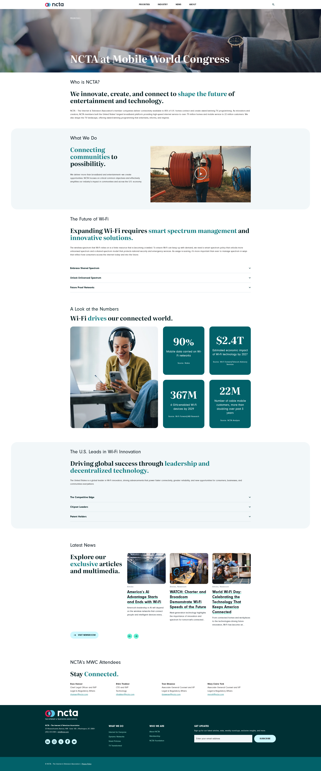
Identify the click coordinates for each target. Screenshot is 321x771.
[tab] (160, 268)
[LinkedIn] (47, 741)
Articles (130, 587)
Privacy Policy (86, 764)
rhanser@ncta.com (79, 694)
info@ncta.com (63, 732)
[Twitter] (60, 741)
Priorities (75, 18)
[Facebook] (67, 741)
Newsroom (139, 587)
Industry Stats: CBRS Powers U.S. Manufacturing (229, 597)
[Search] (273, 4)
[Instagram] (54, 741)
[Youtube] (74, 741)
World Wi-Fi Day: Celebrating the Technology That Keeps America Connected (184, 602)
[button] (200, 174)
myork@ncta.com (216, 694)
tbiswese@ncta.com (171, 694)
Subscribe (265, 739)
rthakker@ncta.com (125, 694)
